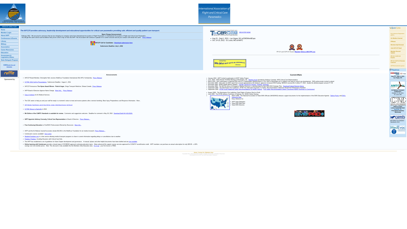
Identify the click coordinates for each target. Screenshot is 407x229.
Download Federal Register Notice (293, 86)
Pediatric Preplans (30, 139)
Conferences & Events (9, 38)
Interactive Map (236, 97)
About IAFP (5, 35)
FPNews (393, 41)
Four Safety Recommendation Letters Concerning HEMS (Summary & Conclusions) (289, 89)
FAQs (344, 95)
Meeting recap (253, 80)
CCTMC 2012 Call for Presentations (36, 82)
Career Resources (7, 50)
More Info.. (78, 125)
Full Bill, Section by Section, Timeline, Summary (254, 84)
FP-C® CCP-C (395, 61)
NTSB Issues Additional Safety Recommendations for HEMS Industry (240, 89)
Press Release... (85, 119)
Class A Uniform (30, 95)
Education (4, 52)
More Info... (58, 90)
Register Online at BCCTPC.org (305, 52)
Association (5, 47)
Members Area (209, 152)
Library (3, 41)
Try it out (96, 146)
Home (3, 30)
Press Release (146, 37)
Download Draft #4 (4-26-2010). (123, 113)
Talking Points (334, 95)
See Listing (48, 134)
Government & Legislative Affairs (7, 56)
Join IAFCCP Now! (396, 48)
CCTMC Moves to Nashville (33, 109)
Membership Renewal (397, 45)
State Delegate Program (9, 60)
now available (133, 141)
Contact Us (201, 152)
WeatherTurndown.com (32, 136)
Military (3, 44)
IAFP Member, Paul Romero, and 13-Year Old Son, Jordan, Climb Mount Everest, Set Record (48, 105)
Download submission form (123, 43)
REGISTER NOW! (245, 32)
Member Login (6, 32)
